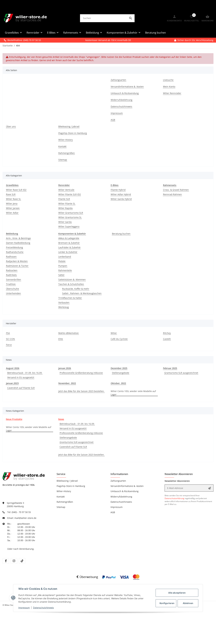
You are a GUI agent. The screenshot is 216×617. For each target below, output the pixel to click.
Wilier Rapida (65, 208)
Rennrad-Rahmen (172, 194)
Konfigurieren (167, 603)
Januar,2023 (12, 383)
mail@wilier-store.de (25, 517)
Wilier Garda (65, 221)
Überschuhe (12, 288)
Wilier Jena (11, 203)
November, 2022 (67, 383)
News (61, 419)
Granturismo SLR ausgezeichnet (181, 372)
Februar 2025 (170, 368)
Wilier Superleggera (68, 226)
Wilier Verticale (66, 189)
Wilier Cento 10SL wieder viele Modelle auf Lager (133, 393)
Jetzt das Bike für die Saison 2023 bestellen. (81, 391)
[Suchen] (131, 18)
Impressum (24, 607)
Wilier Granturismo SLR (70, 212)
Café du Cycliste (119, 338)
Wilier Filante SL (66, 203)
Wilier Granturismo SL (70, 217)
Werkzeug (63, 307)
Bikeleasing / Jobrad (67, 480)
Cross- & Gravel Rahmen (176, 189)
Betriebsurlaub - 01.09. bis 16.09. (24, 372)
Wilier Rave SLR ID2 (16, 189)
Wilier (114, 333)
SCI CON (10, 338)
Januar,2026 (64, 368)
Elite (60, 338)
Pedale (61, 261)
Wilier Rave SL (13, 198)
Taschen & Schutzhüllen (71, 284)
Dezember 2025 (119, 368)
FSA (8, 333)
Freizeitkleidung (14, 247)
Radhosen (11, 256)
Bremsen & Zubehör (69, 242)
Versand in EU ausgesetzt (20, 377)
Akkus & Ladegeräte (68, 238)
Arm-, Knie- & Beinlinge (18, 238)
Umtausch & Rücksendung (125, 491)
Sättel (61, 274)
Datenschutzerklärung (174, 498)
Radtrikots (11, 274)
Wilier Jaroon (13, 208)
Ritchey (167, 333)
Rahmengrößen (65, 501)
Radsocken (11, 270)
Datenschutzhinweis (43, 607)
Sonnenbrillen (13, 279)
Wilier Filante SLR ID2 (69, 194)
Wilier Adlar (12, 212)
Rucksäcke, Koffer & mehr (75, 288)
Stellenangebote (120, 372)
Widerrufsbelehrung (121, 496)
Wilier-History (64, 491)
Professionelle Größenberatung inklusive (81, 372)
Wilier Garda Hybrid (121, 198)
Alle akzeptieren (177, 592)
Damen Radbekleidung (18, 242)
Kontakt (61, 496)
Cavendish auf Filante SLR (21, 387)
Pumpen (62, 265)
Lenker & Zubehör (67, 251)
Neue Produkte (14, 419)
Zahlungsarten (118, 480)
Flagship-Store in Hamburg (71, 485)
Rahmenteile (65, 270)
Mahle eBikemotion (68, 333)
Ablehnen (188, 603)
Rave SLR (10, 194)
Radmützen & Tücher (17, 265)
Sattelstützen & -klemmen (72, 279)
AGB (113, 512)
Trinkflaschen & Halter (70, 297)
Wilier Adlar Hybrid (121, 194)
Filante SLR (64, 198)
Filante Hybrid (118, 189)
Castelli (167, 338)
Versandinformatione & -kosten (127, 485)
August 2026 (12, 368)
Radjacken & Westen (17, 261)
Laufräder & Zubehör (69, 247)
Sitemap (61, 507)
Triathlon (11, 284)
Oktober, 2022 (118, 383)
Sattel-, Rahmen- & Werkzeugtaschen (82, 293)
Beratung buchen (121, 233)
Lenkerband (64, 256)
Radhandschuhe (14, 251)
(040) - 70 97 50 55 (21, 512)
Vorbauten (63, 302)
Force (9, 344)
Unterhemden (13, 293)
